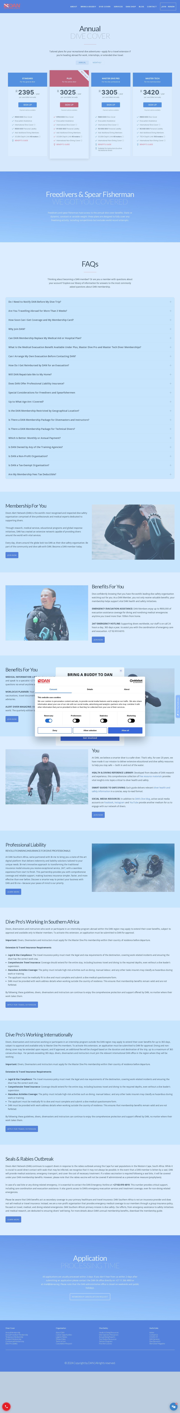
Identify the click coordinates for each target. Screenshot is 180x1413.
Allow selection (90, 730)
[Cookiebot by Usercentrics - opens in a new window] (131, 681)
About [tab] (126, 689)
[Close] (121, 671)
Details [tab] (90, 689)
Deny (55, 730)
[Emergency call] (6, 1407)
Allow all (125, 730)
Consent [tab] (53, 689)
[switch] (76, 721)
